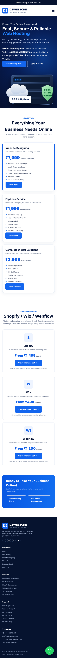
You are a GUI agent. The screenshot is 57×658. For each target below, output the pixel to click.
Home (4, 551)
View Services (15, 286)
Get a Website (37, 64)
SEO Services (7, 591)
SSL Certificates (8, 594)
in (13, 540)
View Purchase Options (28, 363)
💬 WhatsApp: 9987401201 (28, 2)
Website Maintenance (9, 588)
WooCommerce (7, 582)
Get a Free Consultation (36, 499)
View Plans (13, 185)
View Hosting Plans (14, 64)
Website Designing (8, 558)
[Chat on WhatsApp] (49, 650)
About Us (5, 567)
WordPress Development (10, 578)
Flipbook (5, 561)
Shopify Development (9, 585)
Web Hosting (6, 554)
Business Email (7, 564)
